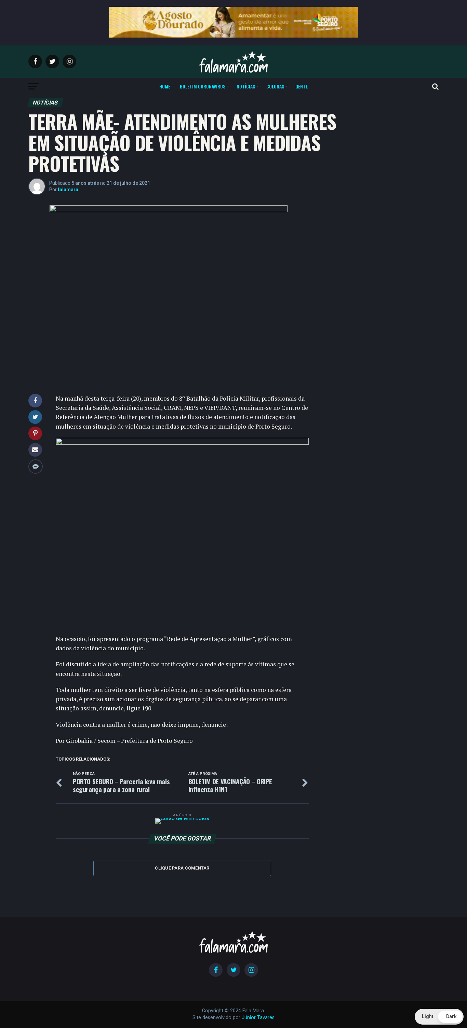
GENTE (301, 86)
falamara (68, 189)
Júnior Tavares (258, 1017)
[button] (439, 1017)
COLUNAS (275, 86)
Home (164, 86)
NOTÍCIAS (246, 86)
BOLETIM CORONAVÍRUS (202, 86)
